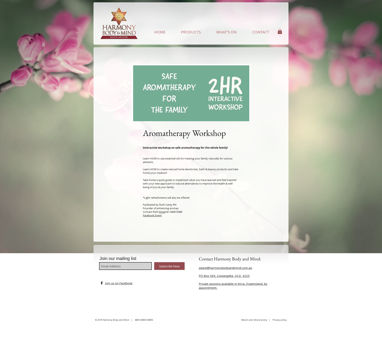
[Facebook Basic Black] (101, 283)
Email (162, 212)
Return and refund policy (255, 319)
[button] (280, 31)
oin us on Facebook (119, 283)
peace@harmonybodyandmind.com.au (225, 268)
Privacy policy (280, 319)
